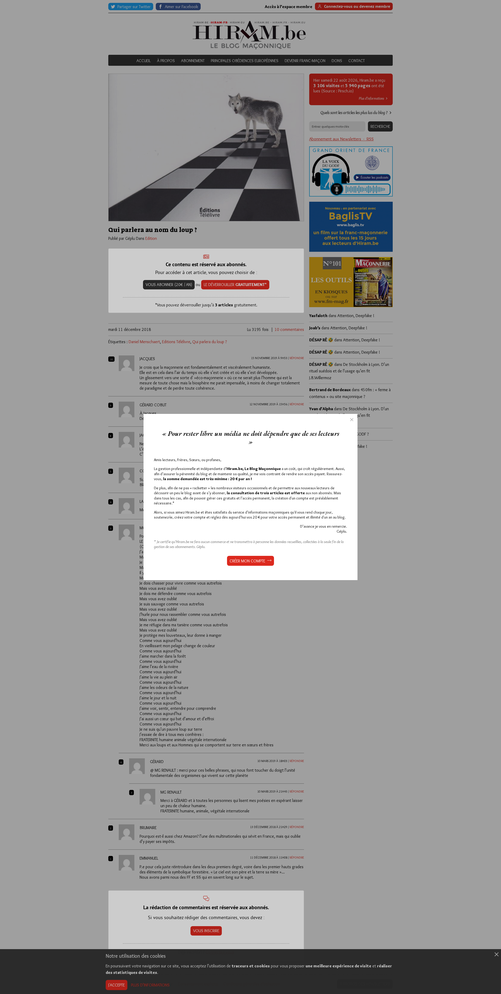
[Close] (351, 419)
